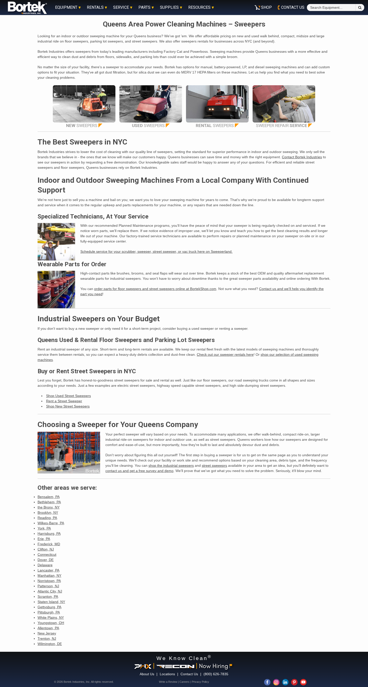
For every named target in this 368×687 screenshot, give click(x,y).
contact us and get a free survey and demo (139, 471)
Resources (199, 8)
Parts (144, 8)
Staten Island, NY (51, 602)
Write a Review (168, 681)
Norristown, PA (49, 581)
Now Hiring (213, 666)
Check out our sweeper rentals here (225, 354)
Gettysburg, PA (49, 607)
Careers (184, 681)
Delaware (45, 565)
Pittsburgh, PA (49, 612)
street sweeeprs (214, 466)
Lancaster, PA (48, 570)
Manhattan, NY (49, 576)
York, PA (44, 528)
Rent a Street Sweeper (64, 401)
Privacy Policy (200, 681)
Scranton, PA (48, 596)
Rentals (95, 8)
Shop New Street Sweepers (68, 406)
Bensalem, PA (49, 497)
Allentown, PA (48, 628)
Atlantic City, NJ (50, 591)
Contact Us (189, 674)
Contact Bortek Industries (302, 157)
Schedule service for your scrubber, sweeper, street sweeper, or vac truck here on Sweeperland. (156, 252)
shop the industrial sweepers (171, 466)
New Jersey (47, 633)
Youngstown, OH (51, 623)
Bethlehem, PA (49, 502)
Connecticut (47, 554)
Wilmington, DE (50, 644)
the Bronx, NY (49, 507)
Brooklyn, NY (48, 512)
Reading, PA (47, 518)
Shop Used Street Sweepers (68, 396)
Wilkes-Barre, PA (51, 523)
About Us (147, 674)
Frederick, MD (49, 544)
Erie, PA (44, 539)
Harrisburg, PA (49, 534)
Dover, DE (46, 560)
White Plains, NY (51, 618)
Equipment (66, 8)
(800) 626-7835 (216, 674)
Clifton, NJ (46, 549)
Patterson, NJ (48, 586)
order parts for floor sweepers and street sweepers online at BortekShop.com (155, 289)
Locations (167, 674)
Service (121, 8)
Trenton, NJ (47, 638)
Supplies (169, 8)
